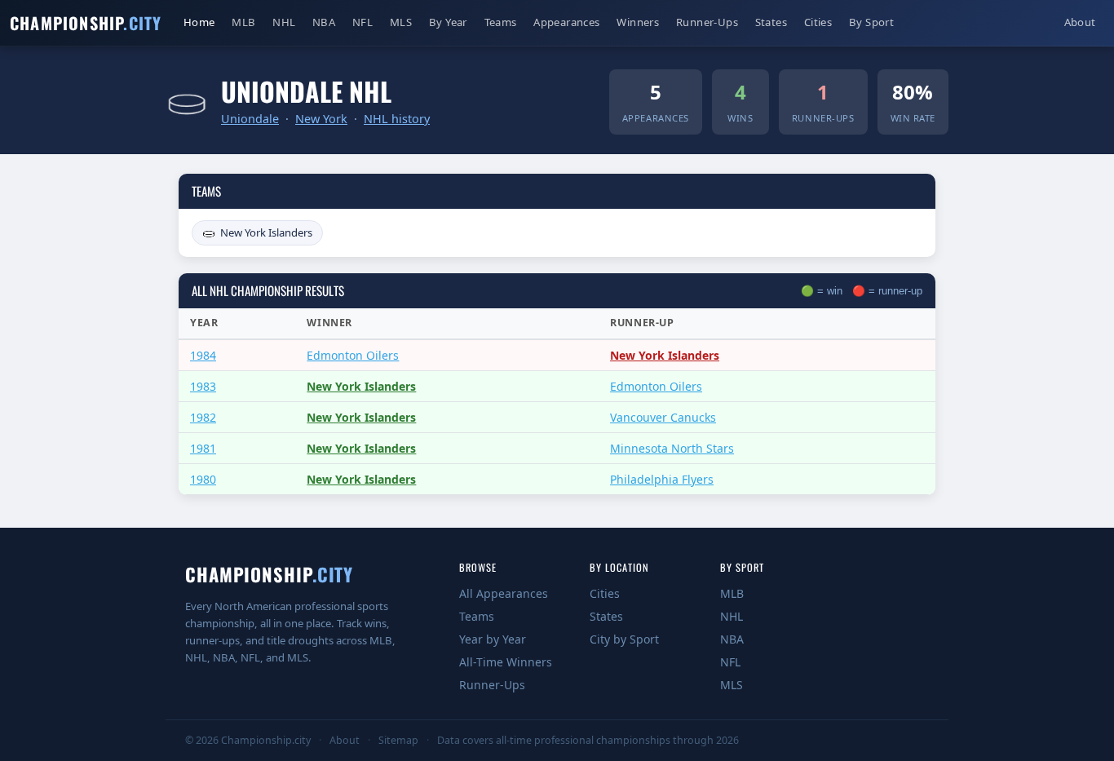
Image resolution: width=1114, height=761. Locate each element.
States (771, 22)
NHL (283, 22)
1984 (203, 355)
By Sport (871, 22)
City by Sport (624, 639)
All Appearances (503, 593)
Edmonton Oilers (353, 355)
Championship (85, 23)
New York (321, 118)
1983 (203, 386)
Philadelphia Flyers (662, 479)
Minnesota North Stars (672, 448)
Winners (638, 22)
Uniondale (250, 118)
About (1080, 22)
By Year (448, 22)
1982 (203, 417)
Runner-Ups (707, 22)
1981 (203, 448)
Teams (500, 22)
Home (203, 21)
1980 (203, 479)
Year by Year (492, 639)
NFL (362, 22)
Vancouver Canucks (663, 417)
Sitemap (398, 740)
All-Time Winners (505, 662)
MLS (401, 22)
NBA (323, 22)
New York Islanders (266, 232)
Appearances (566, 22)
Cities (818, 22)
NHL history (397, 118)
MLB (243, 22)
